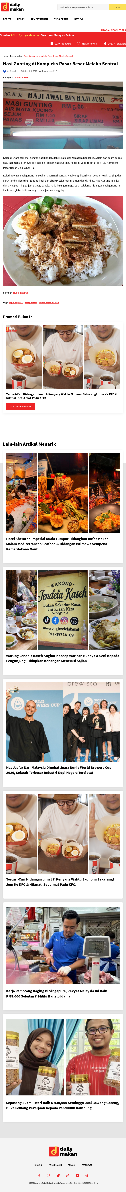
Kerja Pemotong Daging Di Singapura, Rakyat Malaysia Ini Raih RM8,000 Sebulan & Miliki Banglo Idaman (56, 994)
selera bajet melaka (49, 302)
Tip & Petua (61, 18)
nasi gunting (31, 302)
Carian (117, 7)
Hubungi (38, 1165)
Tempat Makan (39, 18)
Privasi (71, 1165)
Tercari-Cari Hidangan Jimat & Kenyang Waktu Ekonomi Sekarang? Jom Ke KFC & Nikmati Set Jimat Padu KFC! (61, 396)
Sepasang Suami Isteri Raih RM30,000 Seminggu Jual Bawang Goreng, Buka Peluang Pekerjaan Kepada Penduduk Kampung (62, 1105)
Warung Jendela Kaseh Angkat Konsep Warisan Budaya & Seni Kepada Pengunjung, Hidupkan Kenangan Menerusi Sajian (62, 658)
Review (78, 18)
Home (5, 56)
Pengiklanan (55, 1165)
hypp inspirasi (16, 302)
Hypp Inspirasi (21, 292)
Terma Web (86, 1165)
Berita (7, 18)
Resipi (21, 18)
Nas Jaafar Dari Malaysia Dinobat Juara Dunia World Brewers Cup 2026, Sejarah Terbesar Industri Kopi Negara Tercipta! (58, 770)
